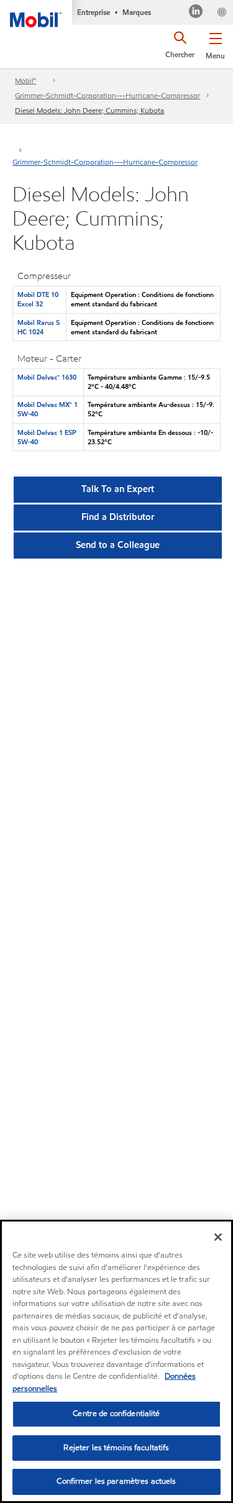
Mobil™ (25, 80)
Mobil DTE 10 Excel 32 (37, 299)
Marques (136, 12)
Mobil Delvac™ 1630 (46, 377)
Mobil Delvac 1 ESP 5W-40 (46, 437)
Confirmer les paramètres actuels (116, 1481)
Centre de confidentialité (116, 1413)
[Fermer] (218, 1237)
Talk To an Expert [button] (117, 489)
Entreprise (93, 12)
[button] (215, 43)
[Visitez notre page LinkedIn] (196, 12)
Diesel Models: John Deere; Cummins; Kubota (89, 110)
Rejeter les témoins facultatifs (116, 1447)
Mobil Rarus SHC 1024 (38, 327)
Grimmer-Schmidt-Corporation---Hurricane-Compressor (107, 95)
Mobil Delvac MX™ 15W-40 (47, 409)
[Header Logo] (36, 13)
